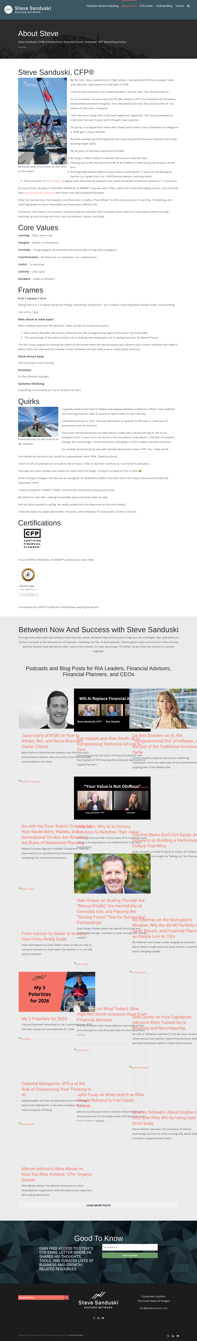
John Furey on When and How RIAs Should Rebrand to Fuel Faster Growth (110, 1100)
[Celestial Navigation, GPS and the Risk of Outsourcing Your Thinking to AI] (57, 1057)
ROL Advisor (53, 181)
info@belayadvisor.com (153, 1308)
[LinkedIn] (98, 1318)
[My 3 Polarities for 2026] (57, 992)
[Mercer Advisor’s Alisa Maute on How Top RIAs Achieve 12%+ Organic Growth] (57, 1142)
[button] (188, 5)
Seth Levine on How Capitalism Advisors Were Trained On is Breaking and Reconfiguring (162, 1022)
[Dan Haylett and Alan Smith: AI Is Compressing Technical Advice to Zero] (112, 710)
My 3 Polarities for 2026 (44, 1018)
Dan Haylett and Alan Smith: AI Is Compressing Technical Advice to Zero (109, 744)
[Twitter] (94, 1318)
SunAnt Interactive (75, 1335)
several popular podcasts (39, 192)
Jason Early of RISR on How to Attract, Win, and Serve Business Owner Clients (52, 741)
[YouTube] (103, 1318)
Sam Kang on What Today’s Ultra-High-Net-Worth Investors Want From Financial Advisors (112, 1014)
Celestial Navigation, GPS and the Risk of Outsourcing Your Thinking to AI (56, 1089)
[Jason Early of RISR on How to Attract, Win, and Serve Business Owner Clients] (57, 709)
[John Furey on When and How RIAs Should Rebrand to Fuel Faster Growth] (112, 1068)
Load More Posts (98, 1205)
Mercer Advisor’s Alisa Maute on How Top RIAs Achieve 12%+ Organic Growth (57, 1174)
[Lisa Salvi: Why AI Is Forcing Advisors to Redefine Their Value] (112, 798)
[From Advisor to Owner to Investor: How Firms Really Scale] (57, 907)
